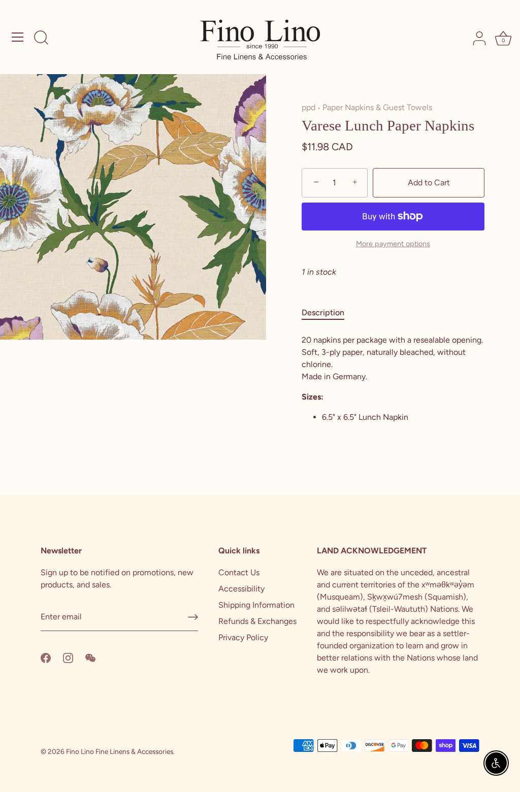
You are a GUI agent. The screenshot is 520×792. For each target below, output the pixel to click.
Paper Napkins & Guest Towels (377, 107)
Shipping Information (256, 605)
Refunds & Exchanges (257, 621)
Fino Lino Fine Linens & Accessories (119, 751)
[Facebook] (46, 657)
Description (323, 312)
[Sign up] (193, 617)
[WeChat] (90, 657)
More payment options (393, 243)
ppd (308, 107)
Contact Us (238, 572)
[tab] (328, 313)
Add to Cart (429, 182)
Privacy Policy (243, 637)
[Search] (41, 38)
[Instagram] (68, 657)
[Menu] (18, 37)
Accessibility (241, 588)
